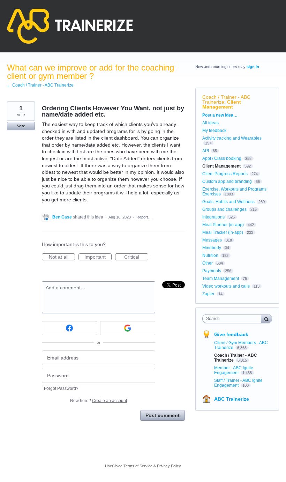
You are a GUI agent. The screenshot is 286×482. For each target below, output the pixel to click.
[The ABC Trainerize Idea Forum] (70, 26)
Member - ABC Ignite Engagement (233, 370)
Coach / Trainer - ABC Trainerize (226, 99)
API (205, 150)
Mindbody (211, 247)
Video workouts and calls (226, 286)
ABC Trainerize (231, 399)
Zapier (208, 293)
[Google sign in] (128, 328)
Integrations (213, 217)
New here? (98, 400)
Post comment (162, 415)
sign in (253, 67)
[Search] (266, 318)
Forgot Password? (61, 388)
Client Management (221, 104)
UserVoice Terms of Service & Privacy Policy (143, 466)
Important (98, 257)
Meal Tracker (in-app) (222, 232)
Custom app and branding (227, 181)
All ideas (210, 122)
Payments (211, 270)
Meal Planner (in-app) (223, 224)
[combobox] (233, 318)
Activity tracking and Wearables (232, 138)
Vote (21, 126)
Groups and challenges (224, 209)
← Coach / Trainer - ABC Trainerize (40, 85)
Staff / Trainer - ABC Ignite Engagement (238, 383)
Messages (212, 240)
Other (207, 263)
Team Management (220, 278)
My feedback (214, 130)
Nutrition (210, 255)
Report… (144, 217)
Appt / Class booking (221, 158)
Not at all (62, 257)
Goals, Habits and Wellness (228, 201)
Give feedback (231, 334)
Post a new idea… (220, 115)
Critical (136, 257)
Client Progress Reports (225, 173)
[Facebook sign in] (69, 328)
